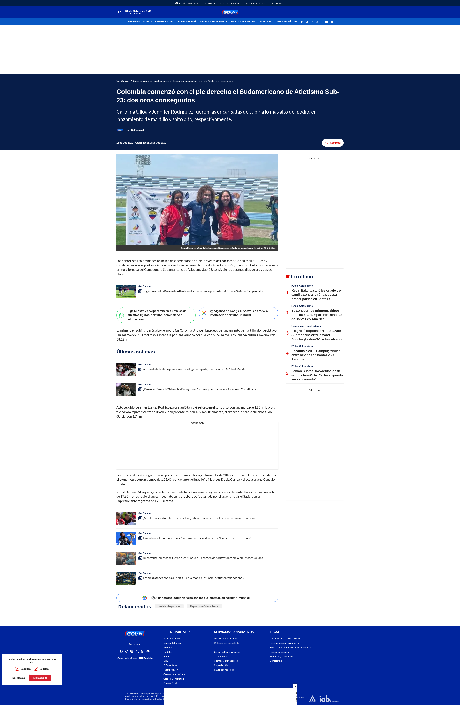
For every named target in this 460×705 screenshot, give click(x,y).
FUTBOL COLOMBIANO (243, 21)
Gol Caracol (209, 3)
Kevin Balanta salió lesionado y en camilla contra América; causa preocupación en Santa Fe (317, 294)
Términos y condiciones (282, 656)
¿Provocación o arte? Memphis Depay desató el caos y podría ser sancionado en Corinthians (199, 389)
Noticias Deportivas (169, 606)
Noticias (44, 668)
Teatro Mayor (170, 670)
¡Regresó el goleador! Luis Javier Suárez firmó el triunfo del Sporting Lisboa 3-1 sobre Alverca (316, 335)
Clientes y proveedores (226, 661)
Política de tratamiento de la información (290, 647)
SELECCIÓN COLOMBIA (213, 21)
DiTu (165, 661)
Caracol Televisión (172, 643)
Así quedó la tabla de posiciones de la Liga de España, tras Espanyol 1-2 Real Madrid (194, 369)
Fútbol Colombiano (302, 285)
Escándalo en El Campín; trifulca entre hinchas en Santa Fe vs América (315, 355)
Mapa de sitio (221, 665)
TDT (216, 647)
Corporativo (276, 661)
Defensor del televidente (226, 643)
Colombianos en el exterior (306, 326)
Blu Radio (168, 647)
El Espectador (170, 665)
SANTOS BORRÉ (187, 21)
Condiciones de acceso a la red (285, 639)
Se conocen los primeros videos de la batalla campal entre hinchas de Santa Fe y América (316, 315)
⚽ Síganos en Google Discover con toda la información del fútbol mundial (239, 313)
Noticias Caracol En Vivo (255, 3)
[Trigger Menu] (119, 12)
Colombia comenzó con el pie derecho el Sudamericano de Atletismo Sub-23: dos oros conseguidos (183, 81)
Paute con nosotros (224, 670)
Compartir (335, 142)
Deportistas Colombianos (204, 606)
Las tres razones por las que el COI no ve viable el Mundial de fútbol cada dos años (193, 577)
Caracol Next (170, 683)
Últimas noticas (191, 3)
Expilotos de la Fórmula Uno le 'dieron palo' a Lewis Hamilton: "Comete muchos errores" (197, 537)
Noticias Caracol (171, 639)
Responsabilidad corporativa (284, 643)
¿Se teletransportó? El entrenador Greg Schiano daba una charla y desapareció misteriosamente (201, 518)
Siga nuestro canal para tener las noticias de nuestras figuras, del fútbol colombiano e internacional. (157, 315)
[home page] (177, 3)
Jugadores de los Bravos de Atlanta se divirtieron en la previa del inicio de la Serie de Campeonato (203, 291)
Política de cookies (279, 652)
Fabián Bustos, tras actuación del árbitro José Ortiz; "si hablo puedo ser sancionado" (317, 375)
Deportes (26, 668)
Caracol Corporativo (173, 679)
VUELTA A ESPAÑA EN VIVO (158, 21)
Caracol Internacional (174, 674)
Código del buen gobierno (227, 652)
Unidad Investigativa (229, 3)
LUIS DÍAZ (265, 21)
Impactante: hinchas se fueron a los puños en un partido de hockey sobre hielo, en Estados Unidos (203, 557)
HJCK (166, 656)
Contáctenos (220, 656)
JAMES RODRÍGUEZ (286, 21)
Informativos (278, 3)
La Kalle (167, 652)
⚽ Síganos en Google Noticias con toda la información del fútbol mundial (200, 597)
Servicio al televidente (225, 639)
